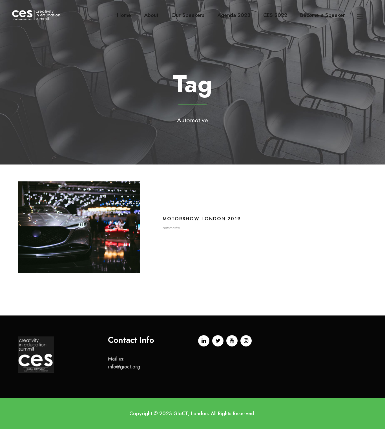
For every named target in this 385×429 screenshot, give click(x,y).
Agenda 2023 (233, 15)
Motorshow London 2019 (202, 218)
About (151, 15)
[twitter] (218, 340)
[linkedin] (203, 340)
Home (124, 15)
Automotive (171, 227)
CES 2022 (275, 15)
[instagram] (246, 340)
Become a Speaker (322, 15)
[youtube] (232, 340)
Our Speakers (187, 15)
